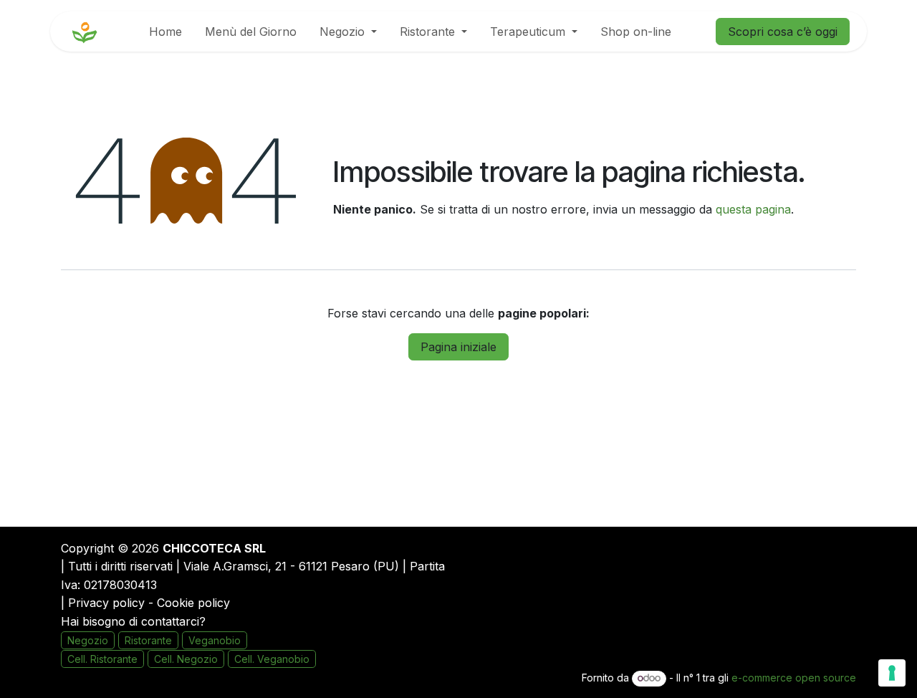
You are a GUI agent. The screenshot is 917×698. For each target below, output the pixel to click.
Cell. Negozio (186, 659)
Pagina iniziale (458, 347)
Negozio (87, 640)
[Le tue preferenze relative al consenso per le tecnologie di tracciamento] (892, 673)
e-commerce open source (793, 677)
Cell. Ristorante (102, 659)
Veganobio (214, 640)
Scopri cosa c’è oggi (782, 31)
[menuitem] (165, 31)
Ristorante (148, 640)
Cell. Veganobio (271, 659)
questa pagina (753, 209)
